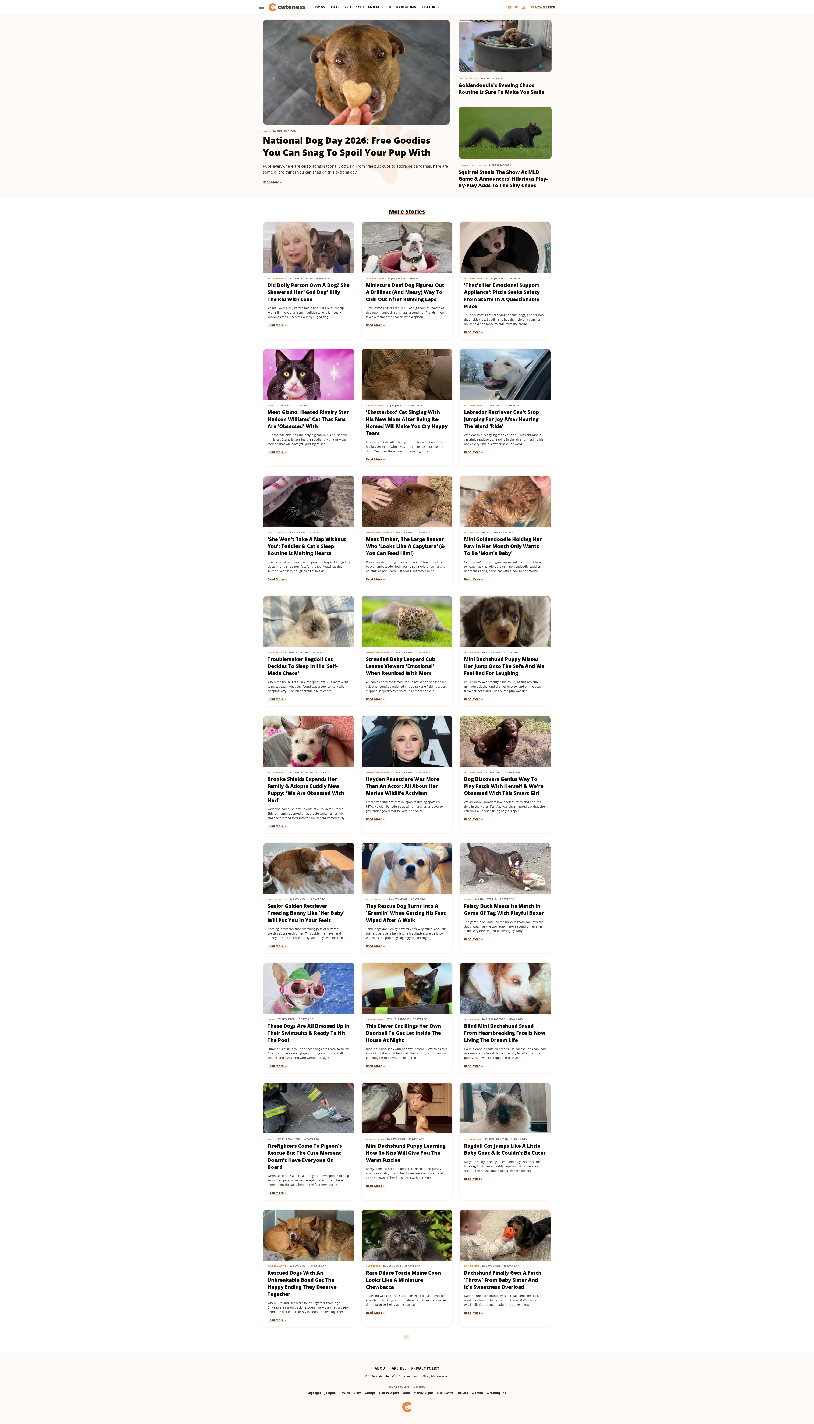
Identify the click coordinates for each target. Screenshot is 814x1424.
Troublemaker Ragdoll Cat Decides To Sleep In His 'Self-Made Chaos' (303, 666)
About (381, 1368)
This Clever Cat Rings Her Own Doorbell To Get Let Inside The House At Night (403, 1032)
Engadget (314, 1393)
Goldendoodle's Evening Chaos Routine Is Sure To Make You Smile (501, 88)
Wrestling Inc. (496, 1393)
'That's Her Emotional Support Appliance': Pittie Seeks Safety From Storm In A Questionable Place (502, 296)
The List (462, 1393)
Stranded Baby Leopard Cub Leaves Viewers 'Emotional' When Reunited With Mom (400, 666)
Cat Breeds (275, 652)
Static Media (384, 1376)
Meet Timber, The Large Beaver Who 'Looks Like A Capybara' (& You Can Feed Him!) (405, 546)
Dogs (320, 7)
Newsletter (545, 7)
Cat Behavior (375, 405)
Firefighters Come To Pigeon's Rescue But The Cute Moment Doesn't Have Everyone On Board (305, 1156)
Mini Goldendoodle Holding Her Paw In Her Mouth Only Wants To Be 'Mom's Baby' (503, 546)
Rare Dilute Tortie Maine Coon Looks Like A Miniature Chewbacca (403, 1279)
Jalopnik (331, 1393)
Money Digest (423, 1393)
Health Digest (389, 1393)
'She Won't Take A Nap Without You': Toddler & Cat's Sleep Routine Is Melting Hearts (307, 546)
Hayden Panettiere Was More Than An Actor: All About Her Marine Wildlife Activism (402, 786)
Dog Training (375, 1139)
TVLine (345, 1393)
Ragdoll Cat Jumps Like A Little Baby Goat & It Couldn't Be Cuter (505, 1149)
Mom (406, 1393)
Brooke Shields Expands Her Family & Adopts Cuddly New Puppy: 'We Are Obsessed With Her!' (306, 790)
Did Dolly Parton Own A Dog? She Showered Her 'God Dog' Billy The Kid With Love (309, 292)
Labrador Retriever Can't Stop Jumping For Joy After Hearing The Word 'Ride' (501, 419)
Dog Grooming (376, 899)
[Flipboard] (516, 7)
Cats (335, 7)
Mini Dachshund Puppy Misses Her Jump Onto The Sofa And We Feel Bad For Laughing (504, 666)
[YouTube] (510, 7)
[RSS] (523, 7)
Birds (467, 899)
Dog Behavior (468, 78)
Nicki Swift (445, 1393)
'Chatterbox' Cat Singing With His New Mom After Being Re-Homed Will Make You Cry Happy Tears (407, 423)
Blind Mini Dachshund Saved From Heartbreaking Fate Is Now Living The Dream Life (504, 1032)
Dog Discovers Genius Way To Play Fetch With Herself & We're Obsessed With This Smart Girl (504, 786)
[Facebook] (503, 7)
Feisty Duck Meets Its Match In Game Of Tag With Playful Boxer (504, 909)
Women (477, 1393)
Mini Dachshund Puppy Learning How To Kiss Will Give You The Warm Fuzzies (406, 1152)
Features (430, 7)
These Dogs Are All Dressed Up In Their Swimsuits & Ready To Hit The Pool (308, 1032)
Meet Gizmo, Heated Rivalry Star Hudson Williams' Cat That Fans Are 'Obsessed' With (308, 419)
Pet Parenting (403, 7)
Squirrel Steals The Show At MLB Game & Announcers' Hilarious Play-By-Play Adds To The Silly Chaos (503, 179)
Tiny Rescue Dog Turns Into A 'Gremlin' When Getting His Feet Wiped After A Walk (406, 913)
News (266, 131)
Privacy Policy (425, 1368)
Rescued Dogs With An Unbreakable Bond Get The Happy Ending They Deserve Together (302, 1283)
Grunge (370, 1393)
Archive (399, 1368)
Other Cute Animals (364, 7)
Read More (271, 182)
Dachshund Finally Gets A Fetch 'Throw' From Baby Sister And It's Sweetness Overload (502, 1279)
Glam (357, 1393)
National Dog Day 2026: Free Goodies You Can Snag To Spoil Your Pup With (347, 146)
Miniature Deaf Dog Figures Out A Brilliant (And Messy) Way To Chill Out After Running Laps (405, 292)
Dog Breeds (471, 532)
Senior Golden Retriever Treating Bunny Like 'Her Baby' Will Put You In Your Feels (306, 913)
